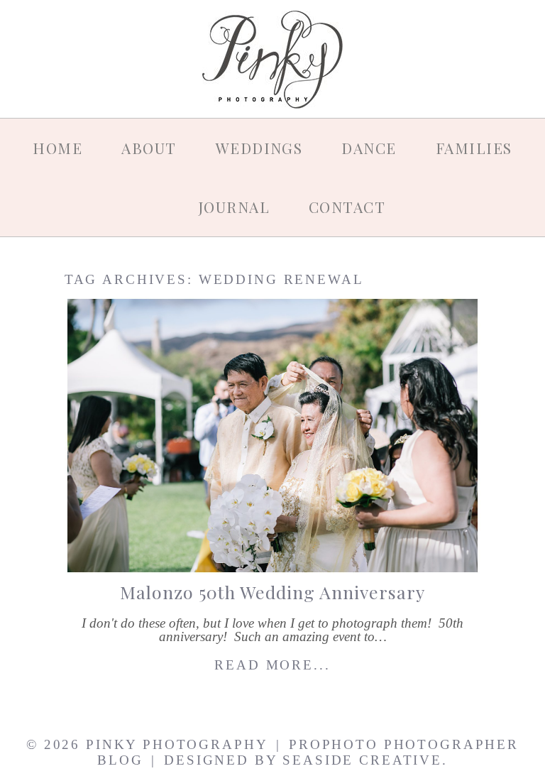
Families (474, 148)
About (148, 148)
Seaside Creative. (364, 760)
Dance (368, 148)
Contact (347, 207)
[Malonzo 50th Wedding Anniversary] (272, 435)
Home (57, 148)
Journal (234, 207)
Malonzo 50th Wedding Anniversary (272, 591)
